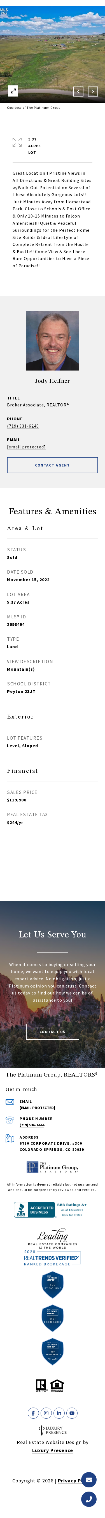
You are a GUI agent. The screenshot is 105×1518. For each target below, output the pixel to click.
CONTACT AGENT (52, 465)
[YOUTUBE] (72, 1413)
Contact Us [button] (52, 1031)
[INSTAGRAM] (46, 1413)
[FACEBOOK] (33, 1413)
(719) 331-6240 (23, 426)
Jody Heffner (52, 381)
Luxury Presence (52, 1450)
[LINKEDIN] (59, 1413)
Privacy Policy (75, 1480)
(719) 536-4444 (32, 1124)
